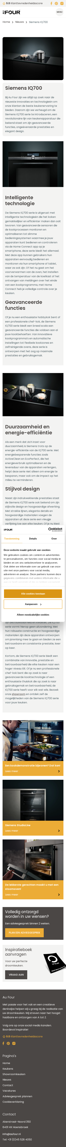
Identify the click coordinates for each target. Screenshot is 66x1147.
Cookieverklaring (13, 1102)
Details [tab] (33, 538)
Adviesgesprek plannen (17, 1096)
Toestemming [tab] (11, 538)
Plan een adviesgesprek (24, 932)
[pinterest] (56, 3)
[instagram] (61, 3)
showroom (18, 694)
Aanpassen (31, 604)
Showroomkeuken (14, 1074)
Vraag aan (16, 975)
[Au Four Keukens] (11, 12)
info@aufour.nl (12, 1134)
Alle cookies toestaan (33, 593)
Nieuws (19, 22)
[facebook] (51, 3)
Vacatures (9, 1091)
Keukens (8, 1069)
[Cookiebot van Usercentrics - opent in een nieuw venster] (48, 530)
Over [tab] (54, 538)
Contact (8, 1085)
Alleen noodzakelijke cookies (33, 614)
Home (6, 22)
